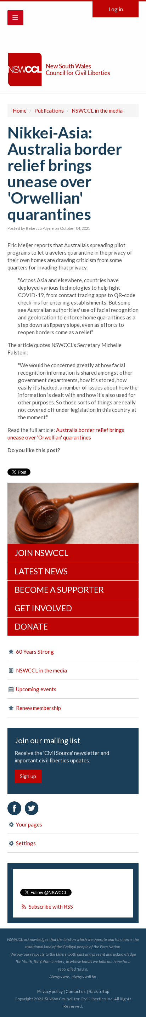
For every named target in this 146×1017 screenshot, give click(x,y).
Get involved (43, 608)
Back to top (99, 991)
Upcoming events (35, 689)
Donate (31, 626)
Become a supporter (59, 590)
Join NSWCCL (41, 553)
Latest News (41, 571)
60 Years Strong (34, 651)
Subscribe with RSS (51, 906)
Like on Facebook (14, 808)
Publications (49, 110)
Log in (115, 9)
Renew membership (38, 708)
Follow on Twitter (32, 808)
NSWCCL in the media (97, 110)
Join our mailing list (47, 740)
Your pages (28, 824)
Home (20, 110)
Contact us (76, 991)
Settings (25, 843)
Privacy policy (50, 991)
